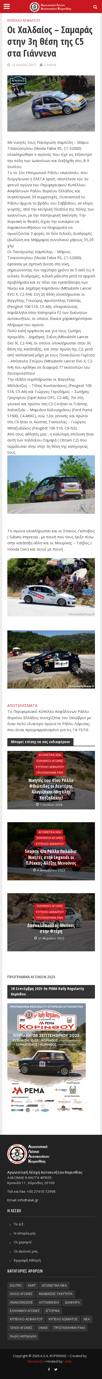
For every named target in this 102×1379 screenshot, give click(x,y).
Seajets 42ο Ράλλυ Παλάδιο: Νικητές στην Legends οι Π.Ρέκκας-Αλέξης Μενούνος (51, 857)
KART (32, 1285)
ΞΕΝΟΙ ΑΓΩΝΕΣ (21, 1328)
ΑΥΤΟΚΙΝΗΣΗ (49, 1302)
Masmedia (36, 1361)
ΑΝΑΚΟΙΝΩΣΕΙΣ (21, 1302)
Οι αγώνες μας (26, 1251)
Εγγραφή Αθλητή (27, 1260)
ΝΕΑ (87, 1319)
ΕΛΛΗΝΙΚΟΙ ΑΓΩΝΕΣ (50, 761)
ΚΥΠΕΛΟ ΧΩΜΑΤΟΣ (63, 1319)
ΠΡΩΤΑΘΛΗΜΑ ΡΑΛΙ (49, 773)
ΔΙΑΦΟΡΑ (72, 1302)
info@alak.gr (28, 1200)
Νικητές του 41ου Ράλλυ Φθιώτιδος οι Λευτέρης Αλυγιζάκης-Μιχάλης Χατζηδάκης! (51, 789)
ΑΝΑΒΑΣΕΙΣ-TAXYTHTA (55, 1294)
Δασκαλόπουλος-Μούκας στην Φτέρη (51, 928)
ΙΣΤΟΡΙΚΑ (53, 1311)
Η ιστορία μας (25, 1233)
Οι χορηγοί (23, 1242)
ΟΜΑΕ (43, 1328)
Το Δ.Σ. (19, 1224)
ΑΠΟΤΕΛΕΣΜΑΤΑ (22, 705)
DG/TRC (16, 1285)
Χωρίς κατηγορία (23, 1336)
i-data (67, 1361)
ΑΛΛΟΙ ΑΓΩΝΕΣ (21, 1294)
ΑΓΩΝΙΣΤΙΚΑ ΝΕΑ (50, 755)
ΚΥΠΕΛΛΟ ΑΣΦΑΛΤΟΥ (23, 20)
